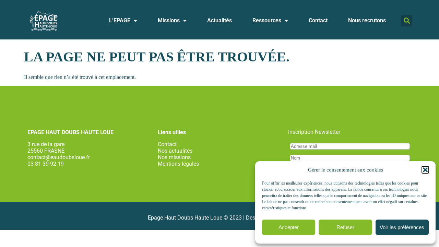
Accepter (288, 227)
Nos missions (174, 157)
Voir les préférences (402, 227)
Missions (169, 20)
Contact (318, 20)
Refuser (345, 227)
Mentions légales (178, 164)
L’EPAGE (119, 20)
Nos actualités (175, 151)
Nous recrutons (367, 20)
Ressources (266, 20)
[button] (425, 169)
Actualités (219, 20)
